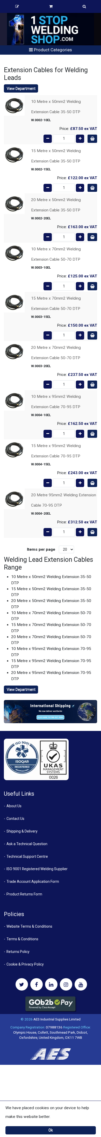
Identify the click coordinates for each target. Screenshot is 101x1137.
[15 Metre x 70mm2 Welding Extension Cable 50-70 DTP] (14, 302)
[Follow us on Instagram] (66, 984)
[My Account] (17, 6)
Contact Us (15, 819)
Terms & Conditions (22, 939)
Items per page (41, 549)
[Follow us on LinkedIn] (51, 984)
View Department (21, 88)
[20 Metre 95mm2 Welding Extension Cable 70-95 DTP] (14, 498)
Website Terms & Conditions (29, 926)
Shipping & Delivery (22, 831)
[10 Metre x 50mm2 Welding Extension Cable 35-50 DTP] (14, 105)
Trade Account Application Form (32, 881)
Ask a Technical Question (26, 844)
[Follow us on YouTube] (81, 984)
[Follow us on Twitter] (22, 984)
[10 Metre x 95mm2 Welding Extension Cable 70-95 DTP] (14, 400)
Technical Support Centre (27, 856)
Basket (51, 6)
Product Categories (52, 49)
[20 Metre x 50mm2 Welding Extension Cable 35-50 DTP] (14, 203)
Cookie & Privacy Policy (25, 964)
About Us (13, 806)
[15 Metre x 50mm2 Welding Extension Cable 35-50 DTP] (14, 154)
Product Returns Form (24, 894)
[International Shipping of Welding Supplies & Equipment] (50, 711)
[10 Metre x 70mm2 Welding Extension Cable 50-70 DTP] (14, 252)
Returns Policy (18, 952)
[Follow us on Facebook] (36, 984)
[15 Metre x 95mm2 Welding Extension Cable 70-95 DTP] (14, 449)
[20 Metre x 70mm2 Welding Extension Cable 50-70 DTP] (14, 351)
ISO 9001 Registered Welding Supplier (37, 869)
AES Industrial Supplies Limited (57, 1019)
